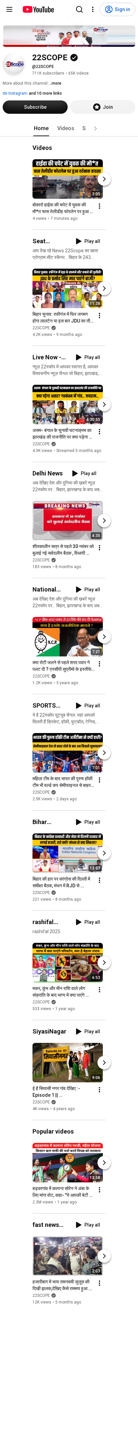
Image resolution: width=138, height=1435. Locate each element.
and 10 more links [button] (45, 93)
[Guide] (9, 9)
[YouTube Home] (38, 9)
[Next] (104, 179)
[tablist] (69, 128)
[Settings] (93, 9)
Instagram (17, 93)
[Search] (79, 9)
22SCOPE (41, 328)
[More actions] (99, 206)
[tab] (41, 128)
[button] (95, 128)
